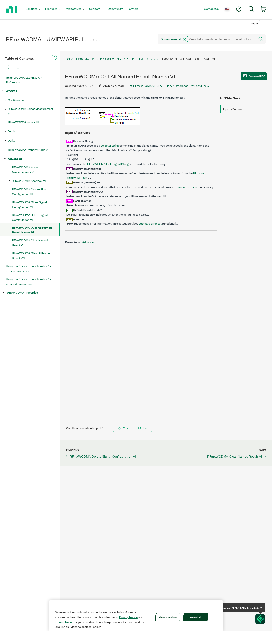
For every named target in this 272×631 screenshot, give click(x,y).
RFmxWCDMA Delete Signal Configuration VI (30, 217)
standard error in (186, 187)
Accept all (195, 617)
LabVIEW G (201, 85)
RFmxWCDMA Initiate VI (23, 122)
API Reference (179, 85)
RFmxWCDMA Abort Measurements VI (25, 169)
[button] (185, 39)
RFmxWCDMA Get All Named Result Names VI (32, 229)
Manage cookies (168, 617)
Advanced (15, 159)
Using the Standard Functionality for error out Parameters (28, 281)
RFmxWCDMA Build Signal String (108, 164)
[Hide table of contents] (54, 57)
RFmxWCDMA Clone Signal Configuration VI (29, 204)
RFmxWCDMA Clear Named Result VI (30, 242)
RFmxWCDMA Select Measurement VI (30, 110)
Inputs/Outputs (232, 109)
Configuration (16, 100)
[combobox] (206, 39)
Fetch (11, 131)
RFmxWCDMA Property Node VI (28, 149)
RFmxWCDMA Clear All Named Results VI (31, 255)
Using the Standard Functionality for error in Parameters (28, 268)
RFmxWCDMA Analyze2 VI (29, 180)
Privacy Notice (128, 617)
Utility (11, 140)
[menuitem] (33, 9)
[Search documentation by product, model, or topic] (260, 39)
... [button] (153, 59)
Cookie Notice (64, 622)
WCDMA (12, 91)
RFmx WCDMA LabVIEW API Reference (24, 79)
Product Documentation (79, 59)
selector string (110, 145)
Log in (254, 23)
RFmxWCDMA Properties (22, 292)
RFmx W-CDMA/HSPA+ (148, 85)
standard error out (150, 223)
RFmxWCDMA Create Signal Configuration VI (30, 191)
